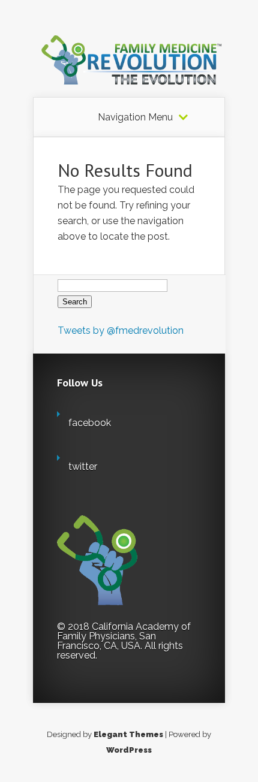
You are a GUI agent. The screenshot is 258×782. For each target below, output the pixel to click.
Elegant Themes (128, 734)
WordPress (129, 749)
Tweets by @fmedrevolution (121, 330)
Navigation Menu (135, 117)
